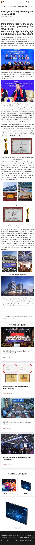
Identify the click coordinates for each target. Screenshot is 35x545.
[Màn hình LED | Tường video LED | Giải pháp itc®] (3, 2)
